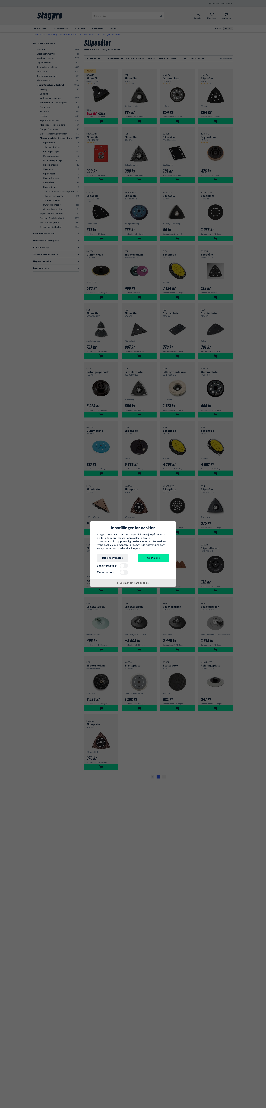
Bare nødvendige (112, 557)
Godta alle (153, 557)
